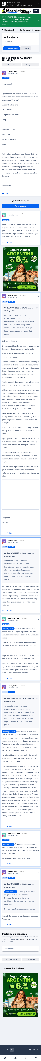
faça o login (24, 939)
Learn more (4, 4)
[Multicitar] (3, 242)
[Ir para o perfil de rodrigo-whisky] (4, 215)
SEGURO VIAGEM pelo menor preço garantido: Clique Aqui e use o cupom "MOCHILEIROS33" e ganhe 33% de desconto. (16, 20)
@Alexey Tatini (8, 629)
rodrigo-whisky (14, 214)
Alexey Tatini (13, 72)
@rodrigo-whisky (9, 732)
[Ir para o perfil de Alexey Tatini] (4, 73)
